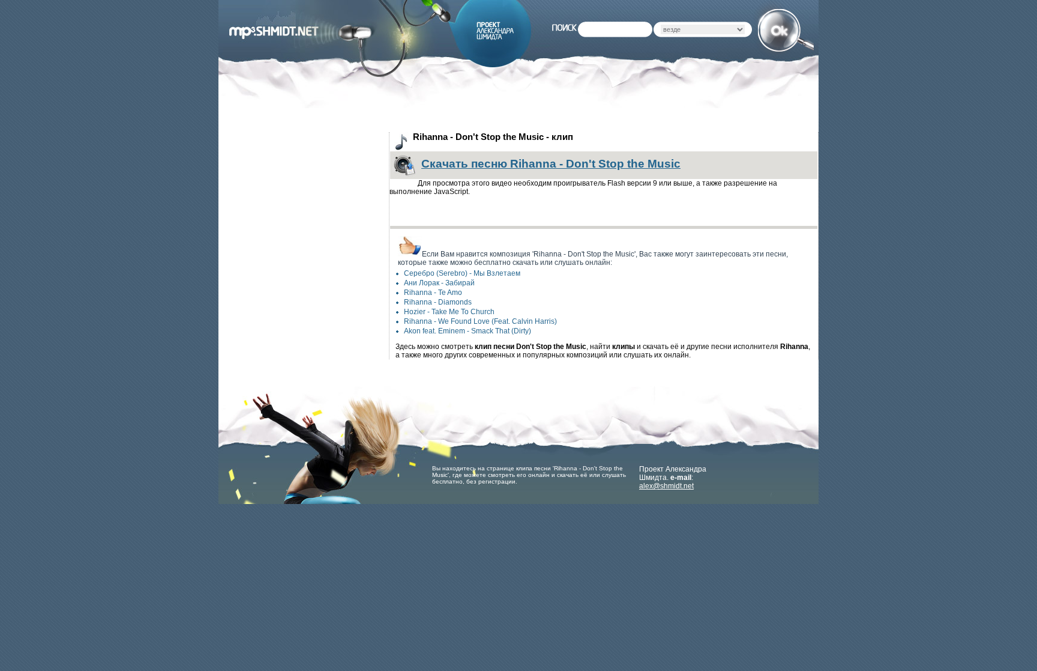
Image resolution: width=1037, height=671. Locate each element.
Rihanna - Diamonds (438, 302)
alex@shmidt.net (666, 486)
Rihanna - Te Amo (433, 292)
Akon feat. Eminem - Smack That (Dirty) (467, 331)
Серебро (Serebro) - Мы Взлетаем (462, 273)
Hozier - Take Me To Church (449, 312)
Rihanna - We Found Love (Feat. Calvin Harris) (480, 321)
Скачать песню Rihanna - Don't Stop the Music (551, 163)
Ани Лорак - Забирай (439, 283)
